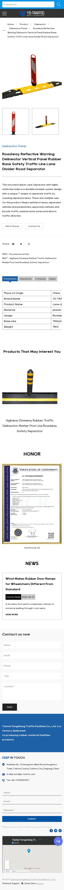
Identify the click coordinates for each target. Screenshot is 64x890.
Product (24, 24)
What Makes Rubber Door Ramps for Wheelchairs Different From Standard (31, 584)
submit (32, 819)
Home (10, 24)
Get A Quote (12, 226)
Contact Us (34, 226)
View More (12, 614)
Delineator (40, 24)
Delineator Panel (18, 28)
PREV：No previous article (15, 254)
